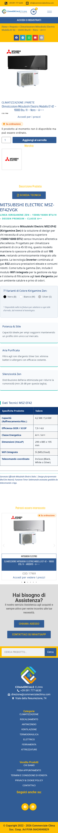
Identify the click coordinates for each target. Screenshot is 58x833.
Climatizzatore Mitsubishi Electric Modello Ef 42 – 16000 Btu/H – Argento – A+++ (29, 563)
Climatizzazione (12, 102)
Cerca (50, 652)
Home (5, 26)
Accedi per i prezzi (29, 116)
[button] (16, 37)
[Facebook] (25, 807)
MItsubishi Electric (29, 556)
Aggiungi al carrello (34, 140)
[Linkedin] (33, 807)
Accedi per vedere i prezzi (29, 577)
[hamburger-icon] (49, 12)
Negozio (14, 26)
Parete (29, 102)
